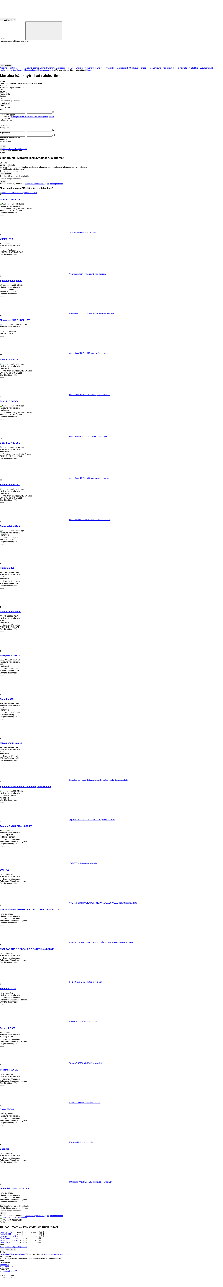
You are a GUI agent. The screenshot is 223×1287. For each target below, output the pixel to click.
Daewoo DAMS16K (10, 526)
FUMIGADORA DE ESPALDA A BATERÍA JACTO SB (27, 949)
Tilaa (3, 181)
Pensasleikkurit (146, 68)
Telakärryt (135, 68)
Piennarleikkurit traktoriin (76, 68)
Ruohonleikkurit (93, 68)
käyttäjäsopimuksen (55, 184)
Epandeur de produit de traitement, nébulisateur (25, 786)
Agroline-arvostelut (51, 1254)
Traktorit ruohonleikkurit (55, 68)
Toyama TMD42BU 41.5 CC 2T (16, 826)
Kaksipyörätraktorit (190, 68)
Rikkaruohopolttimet (174, 68)
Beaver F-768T (7, 1028)
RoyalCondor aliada (10, 611)
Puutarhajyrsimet (206, 68)
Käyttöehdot (5, 1254)
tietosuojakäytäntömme (34, 184)
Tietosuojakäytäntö (18, 1254)
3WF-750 (4, 870)
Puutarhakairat (6, 70)
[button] (111, 53)
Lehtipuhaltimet (159, 68)
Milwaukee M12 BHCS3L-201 (15, 320)
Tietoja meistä (5, 1247)
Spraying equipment (11, 280)
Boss (88, 70)
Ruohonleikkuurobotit (122, 68)
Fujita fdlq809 (7, 568)
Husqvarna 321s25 (10, 655)
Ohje (14, 1247)
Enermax (5, 1149)
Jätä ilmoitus (6, 174)
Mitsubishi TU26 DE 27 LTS (14, 1188)
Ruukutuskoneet (31, 70)
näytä (3, 146)
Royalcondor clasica (11, 743)
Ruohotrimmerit (106, 68)
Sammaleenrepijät (45, 70)
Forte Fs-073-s (7, 699)
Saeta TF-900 (7, 1109)
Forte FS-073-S (8, 988)
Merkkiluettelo (65, 1254)
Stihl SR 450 (6, 239)
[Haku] (43, 30)
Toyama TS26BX (9, 1070)
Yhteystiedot (21, 1247)
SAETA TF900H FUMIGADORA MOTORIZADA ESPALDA (29, 909)
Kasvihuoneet (18, 70)
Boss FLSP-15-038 (10, 199)
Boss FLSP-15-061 (10, 401)
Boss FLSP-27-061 (10, 359)
